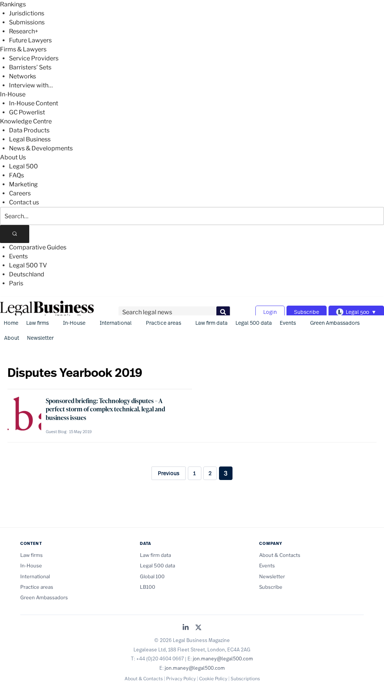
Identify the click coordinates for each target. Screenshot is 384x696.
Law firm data (211, 322)
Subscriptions (245, 678)
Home (11, 322)
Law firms (37, 322)
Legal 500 (23, 166)
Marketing (23, 184)
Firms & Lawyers (23, 49)
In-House (13, 94)
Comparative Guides (37, 247)
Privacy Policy (181, 678)
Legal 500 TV (28, 265)
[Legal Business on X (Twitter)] (198, 628)
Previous (168, 473)
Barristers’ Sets (30, 67)
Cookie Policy (213, 678)
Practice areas (163, 322)
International (116, 322)
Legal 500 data (254, 322)
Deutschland (26, 274)
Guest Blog (56, 431)
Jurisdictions (26, 13)
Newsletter (40, 337)
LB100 (147, 587)
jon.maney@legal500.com (223, 658)
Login (270, 311)
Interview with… (31, 85)
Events (18, 256)
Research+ (23, 31)
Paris (16, 283)
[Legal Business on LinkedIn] (185, 628)
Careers (20, 193)
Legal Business (30, 139)
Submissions (27, 22)
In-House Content (33, 103)
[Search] (14, 234)
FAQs (16, 175)
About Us (13, 157)
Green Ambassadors (335, 322)
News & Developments (41, 148)
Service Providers (33, 58)
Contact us (24, 202)
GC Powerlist (27, 112)
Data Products (29, 130)
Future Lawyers (30, 40)
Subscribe (306, 311)
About (11, 337)
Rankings (13, 4)
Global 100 (152, 576)
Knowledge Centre (26, 121)
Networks (22, 76)
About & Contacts (279, 555)
